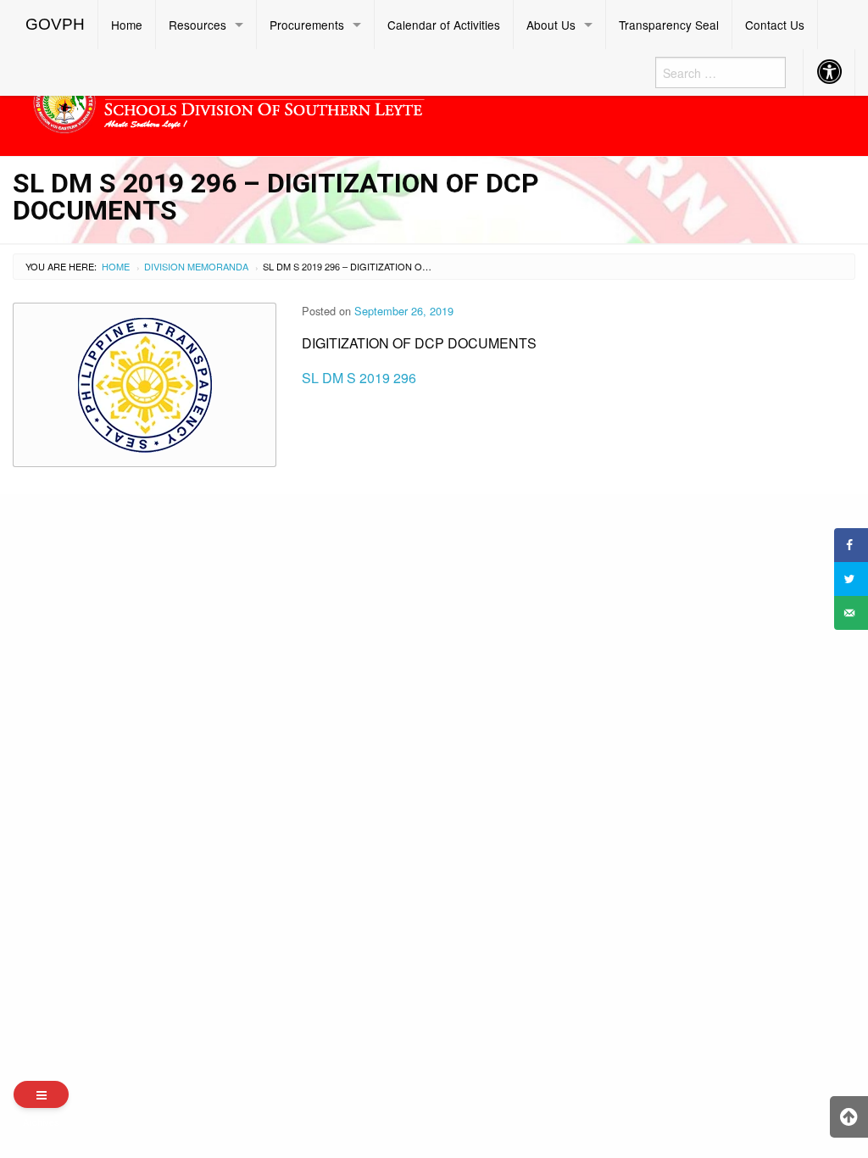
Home (126, 24)
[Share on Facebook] (851, 545)
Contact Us (774, 24)
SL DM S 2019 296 (359, 377)
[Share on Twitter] (851, 579)
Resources (197, 24)
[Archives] (41, 1094)
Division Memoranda (196, 266)
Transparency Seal (669, 24)
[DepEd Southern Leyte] (325, 99)
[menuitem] (55, 24)
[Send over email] (851, 613)
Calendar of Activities (443, 24)
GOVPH (55, 24)
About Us (551, 24)
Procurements (307, 24)
